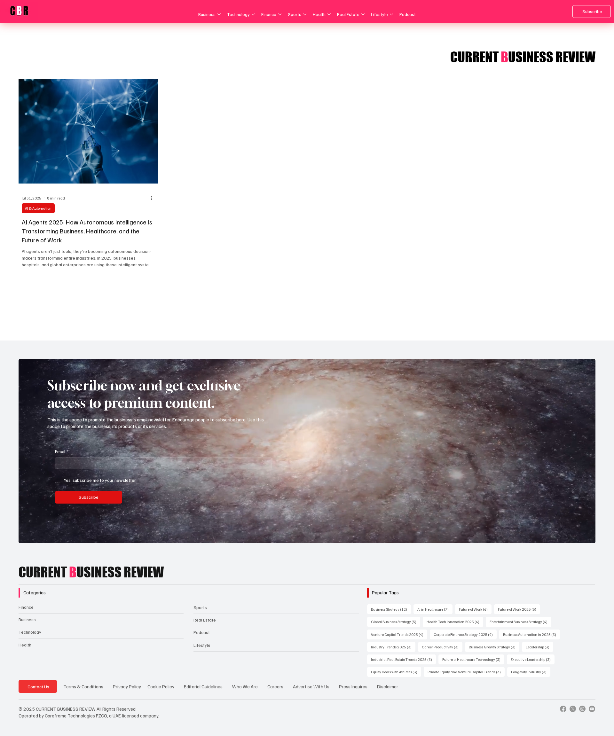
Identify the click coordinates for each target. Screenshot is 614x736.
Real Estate (204, 619)
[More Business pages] (219, 14)
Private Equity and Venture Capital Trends (466, 671)
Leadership (539, 646)
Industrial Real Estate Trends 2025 (403, 659)
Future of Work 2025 (519, 609)
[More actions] (154, 198)
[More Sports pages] (304, 14)
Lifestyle (201, 645)
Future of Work (475, 609)
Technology (30, 632)
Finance (26, 607)
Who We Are (245, 686)
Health (25, 644)
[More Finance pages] (279, 14)
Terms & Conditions (83, 686)
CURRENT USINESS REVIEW (91, 572)
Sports (200, 607)
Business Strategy (391, 609)
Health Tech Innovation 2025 (455, 621)
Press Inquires (353, 686)
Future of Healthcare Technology (473, 659)
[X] (573, 709)
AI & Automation (38, 208)
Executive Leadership (533, 659)
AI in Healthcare (435, 609)
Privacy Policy (127, 686)
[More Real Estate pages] (363, 14)
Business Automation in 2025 (531, 634)
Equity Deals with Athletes (396, 671)
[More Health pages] (329, 14)
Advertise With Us (311, 686)
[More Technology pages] (253, 14)
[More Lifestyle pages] (391, 14)
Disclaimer (387, 686)
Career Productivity (442, 646)
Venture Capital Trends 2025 (399, 634)
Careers (275, 686)
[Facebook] (563, 709)
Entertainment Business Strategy (520, 621)
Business (27, 619)
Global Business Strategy (395, 621)
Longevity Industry (530, 671)
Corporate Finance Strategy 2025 (465, 634)
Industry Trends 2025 (393, 646)
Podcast (201, 632)
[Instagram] (582, 709)
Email (61, 451)
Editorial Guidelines (203, 686)
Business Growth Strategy (494, 646)
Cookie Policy (160, 686)
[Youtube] (592, 709)
